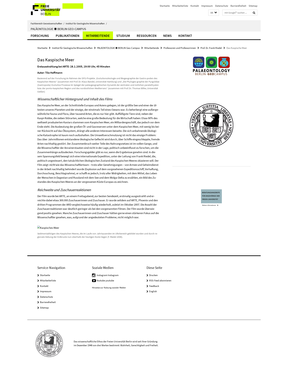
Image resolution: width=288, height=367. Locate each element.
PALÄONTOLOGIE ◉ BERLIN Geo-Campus (58, 29)
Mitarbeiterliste (180, 5)
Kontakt (194, 5)
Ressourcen (146, 35)
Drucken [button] (153, 275)
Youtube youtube (105, 280)
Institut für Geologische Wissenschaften (86, 23)
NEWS (167, 35)
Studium (123, 35)
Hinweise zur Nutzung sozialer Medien (109, 287)
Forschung (40, 35)
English (153, 291)
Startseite (165, 5)
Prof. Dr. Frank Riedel (211, 47)
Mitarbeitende (98, 35)
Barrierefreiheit (238, 5)
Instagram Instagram (107, 275)
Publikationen (67, 35)
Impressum (207, 5)
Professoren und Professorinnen (180, 47)
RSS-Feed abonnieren (160, 280)
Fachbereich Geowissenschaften (47, 23)
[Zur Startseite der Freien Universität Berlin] (55, 10)
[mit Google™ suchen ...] (254, 12)
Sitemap (253, 5)
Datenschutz (221, 5)
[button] (213, 13)
